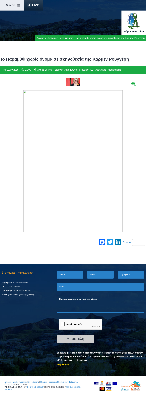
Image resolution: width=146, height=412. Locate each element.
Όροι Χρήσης (33, 382)
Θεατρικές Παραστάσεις (60, 38)
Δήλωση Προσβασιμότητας (16, 382)
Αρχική (40, 38)
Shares (127, 242)
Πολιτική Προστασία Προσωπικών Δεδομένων (59, 382)
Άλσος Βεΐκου (44, 69)
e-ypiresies (63, 364)
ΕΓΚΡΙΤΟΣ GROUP (35, 387)
